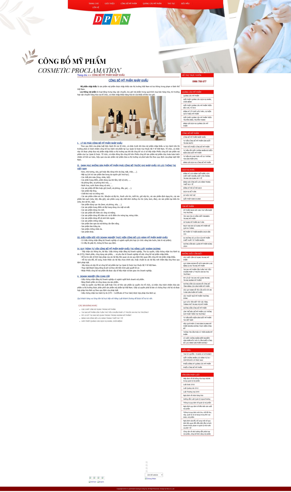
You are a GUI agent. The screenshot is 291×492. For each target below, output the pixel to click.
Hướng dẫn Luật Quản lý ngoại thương (196, 399)
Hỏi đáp (186, 453)
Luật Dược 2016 (189, 384)
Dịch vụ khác (94, 453)
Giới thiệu (110, 3)
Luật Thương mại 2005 (191, 392)
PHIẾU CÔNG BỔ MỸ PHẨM (192, 367)
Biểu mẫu (185, 3)
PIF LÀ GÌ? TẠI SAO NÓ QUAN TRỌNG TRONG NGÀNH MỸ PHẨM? (106, 315)
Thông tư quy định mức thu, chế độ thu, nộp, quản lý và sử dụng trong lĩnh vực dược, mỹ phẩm (197, 414)
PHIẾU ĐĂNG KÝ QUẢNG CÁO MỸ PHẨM (197, 364)
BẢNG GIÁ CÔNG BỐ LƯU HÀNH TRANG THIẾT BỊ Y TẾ (102, 318)
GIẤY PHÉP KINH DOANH (192, 199)
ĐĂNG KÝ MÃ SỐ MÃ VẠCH (192, 188)
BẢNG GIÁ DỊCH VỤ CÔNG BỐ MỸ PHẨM (197, 162)
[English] (101, 482)
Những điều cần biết (125, 453)
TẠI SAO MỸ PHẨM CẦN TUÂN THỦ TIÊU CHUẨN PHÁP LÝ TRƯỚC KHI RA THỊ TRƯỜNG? (197, 271)
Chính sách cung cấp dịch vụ (167, 453)
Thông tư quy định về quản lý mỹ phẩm (197, 403)
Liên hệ (95, 7)
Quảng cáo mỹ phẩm (152, 3)
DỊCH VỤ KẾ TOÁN (189, 192)
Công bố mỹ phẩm (129, 3)
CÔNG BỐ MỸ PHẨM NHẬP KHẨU (194, 137)
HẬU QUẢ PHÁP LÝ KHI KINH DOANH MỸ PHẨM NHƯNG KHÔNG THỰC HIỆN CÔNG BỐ (197, 326)
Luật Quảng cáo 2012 (190, 388)
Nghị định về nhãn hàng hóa (193, 395)
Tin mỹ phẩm (108, 453)
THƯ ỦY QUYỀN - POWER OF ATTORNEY (197, 354)
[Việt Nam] (93, 482)
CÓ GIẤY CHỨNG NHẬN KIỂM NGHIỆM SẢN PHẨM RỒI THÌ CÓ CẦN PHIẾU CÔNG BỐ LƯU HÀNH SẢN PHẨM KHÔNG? (197, 340)
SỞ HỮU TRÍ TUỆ (189, 195)
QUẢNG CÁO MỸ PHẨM (191, 96)
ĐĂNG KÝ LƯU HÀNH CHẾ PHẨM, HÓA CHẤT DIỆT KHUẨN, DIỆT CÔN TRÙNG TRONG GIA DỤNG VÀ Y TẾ (196, 175)
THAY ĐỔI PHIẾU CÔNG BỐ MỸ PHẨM (196, 147)
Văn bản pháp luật (144, 453)
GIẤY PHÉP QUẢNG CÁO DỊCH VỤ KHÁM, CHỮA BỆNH (102, 321)
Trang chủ (94, 3)
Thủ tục (171, 3)
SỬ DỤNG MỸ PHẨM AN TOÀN (193, 222)
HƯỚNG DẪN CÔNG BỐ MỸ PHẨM (195, 308)
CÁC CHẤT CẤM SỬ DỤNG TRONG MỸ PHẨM (99, 309)
